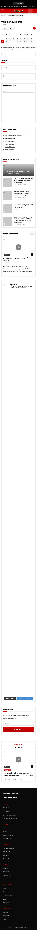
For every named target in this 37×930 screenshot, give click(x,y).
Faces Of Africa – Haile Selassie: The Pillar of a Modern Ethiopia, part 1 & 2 (23, 193)
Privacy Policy (7, 888)
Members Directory (9, 848)
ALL (3, 34)
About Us (6, 808)
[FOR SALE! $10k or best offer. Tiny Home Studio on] (18, 315)
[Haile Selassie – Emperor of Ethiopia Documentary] (18, 170)
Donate (5, 868)
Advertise (6, 793)
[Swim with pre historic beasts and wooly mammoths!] (18, 354)
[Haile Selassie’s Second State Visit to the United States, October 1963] (7, 208)
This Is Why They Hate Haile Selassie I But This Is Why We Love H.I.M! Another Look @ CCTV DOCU (23, 219)
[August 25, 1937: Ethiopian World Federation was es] (18, 337)
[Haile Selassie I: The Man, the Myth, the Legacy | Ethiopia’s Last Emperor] (7, 182)
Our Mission (6, 811)
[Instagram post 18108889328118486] (18, 522)
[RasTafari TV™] (18, 10)
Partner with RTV (8, 879)
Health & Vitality (10, 147)
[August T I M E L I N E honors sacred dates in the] (18, 564)
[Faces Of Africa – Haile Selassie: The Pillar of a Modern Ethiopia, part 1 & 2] (7, 195)
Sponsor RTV (7, 875)
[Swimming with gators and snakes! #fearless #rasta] (18, 361)
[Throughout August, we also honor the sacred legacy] (18, 483)
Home (3, 15)
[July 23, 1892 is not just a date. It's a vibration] (18, 684)
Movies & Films (9, 141)
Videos (5, 828)
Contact (15, 793)
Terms (5, 892)
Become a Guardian (9, 815)
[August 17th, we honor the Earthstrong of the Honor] (18, 456)
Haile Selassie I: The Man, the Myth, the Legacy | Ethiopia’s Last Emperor (23, 180)
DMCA (5, 899)
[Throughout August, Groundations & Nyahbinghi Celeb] (18, 401)
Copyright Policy (8, 895)
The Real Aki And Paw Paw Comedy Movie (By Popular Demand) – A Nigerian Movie (18, 775)
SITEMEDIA (10, 174)
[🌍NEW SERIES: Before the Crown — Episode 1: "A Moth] (18, 644)
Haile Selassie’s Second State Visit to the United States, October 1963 (23, 206)
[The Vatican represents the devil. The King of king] (18, 294)
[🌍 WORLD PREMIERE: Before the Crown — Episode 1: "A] (18, 663)
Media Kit (6, 916)
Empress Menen (10, 138)
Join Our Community (10, 798)
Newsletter (6, 852)
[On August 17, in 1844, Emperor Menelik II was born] (18, 426)
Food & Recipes (9, 150)
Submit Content (8, 859)
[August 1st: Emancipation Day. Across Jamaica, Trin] (18, 537)
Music (5, 831)
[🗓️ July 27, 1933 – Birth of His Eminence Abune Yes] (18, 598)
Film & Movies (7, 770)
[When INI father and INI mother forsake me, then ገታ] (18, 627)
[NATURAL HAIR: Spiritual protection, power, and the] (18, 301)
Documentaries (8, 835)
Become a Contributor (10, 819)
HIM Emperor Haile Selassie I (13, 136)
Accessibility (7, 903)
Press (4, 919)
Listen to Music (9, 144)
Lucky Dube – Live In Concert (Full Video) (16, 259)
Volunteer (6, 855)
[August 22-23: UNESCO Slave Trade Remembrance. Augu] (18, 378)
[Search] (35, 11)
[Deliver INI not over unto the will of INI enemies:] (18, 508)
